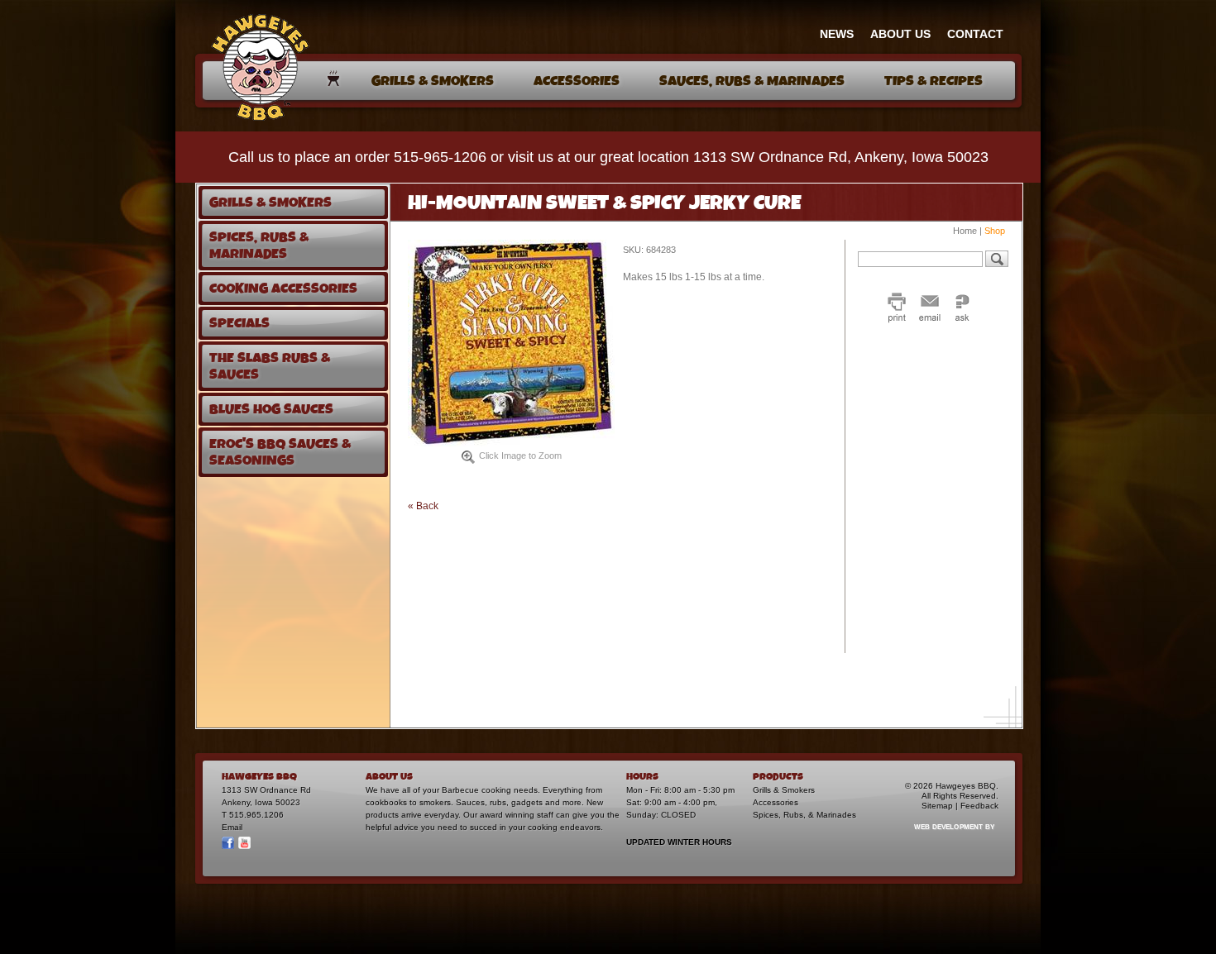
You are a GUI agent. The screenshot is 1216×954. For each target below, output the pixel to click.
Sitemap (937, 805)
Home (965, 231)
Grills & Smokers (784, 789)
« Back (423, 506)
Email (232, 827)
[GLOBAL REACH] (944, 837)
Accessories (775, 802)
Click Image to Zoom (520, 455)
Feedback (979, 805)
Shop (994, 231)
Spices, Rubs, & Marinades (804, 814)
